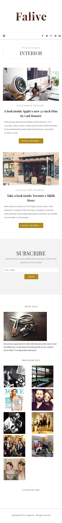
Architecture (24, 190)
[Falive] (31, 16)
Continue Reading (31, 141)
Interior (38, 105)
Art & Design (24, 105)
